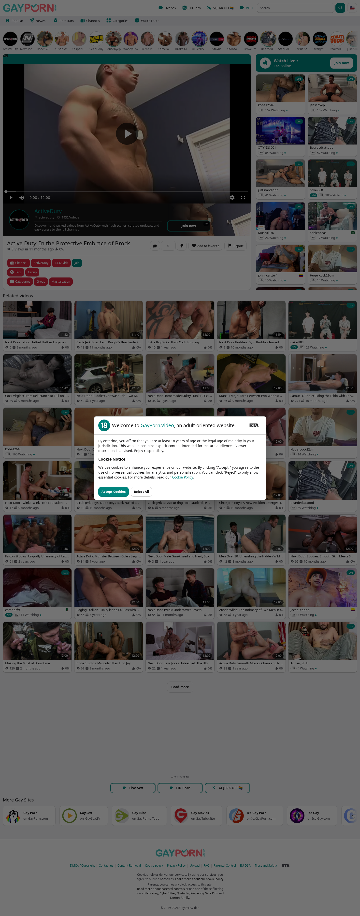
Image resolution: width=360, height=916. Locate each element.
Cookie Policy (182, 477)
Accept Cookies (113, 491)
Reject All (141, 491)
